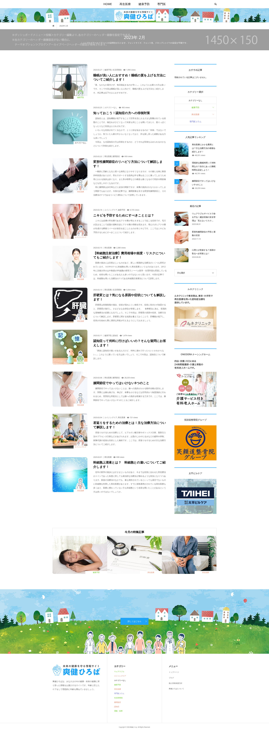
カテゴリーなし (195, 100)
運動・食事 (118, 711)
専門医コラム (195, 121)
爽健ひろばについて (176, 688)
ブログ (171, 678)
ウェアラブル (119, 671)
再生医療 (125, 4)
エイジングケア (120, 676)
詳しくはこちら (134, 621)
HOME (107, 4)
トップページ (174, 672)
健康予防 (144, 4)
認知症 (116, 706)
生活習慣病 (118, 698)
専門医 (161, 4)
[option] (80, 555)
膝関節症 (117, 702)
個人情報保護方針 (175, 683)
